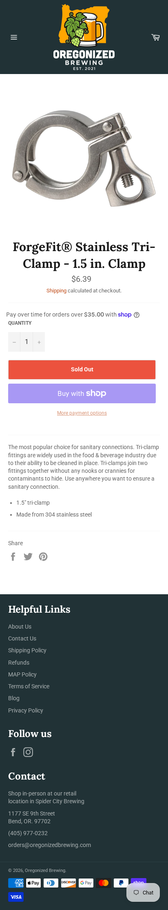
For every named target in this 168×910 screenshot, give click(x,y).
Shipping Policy (27, 650)
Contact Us (22, 638)
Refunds (18, 662)
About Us (19, 626)
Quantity (19, 323)
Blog (14, 698)
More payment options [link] (82, 413)
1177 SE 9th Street (31, 813)
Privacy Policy (25, 710)
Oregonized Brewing (45, 870)
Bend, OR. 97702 (29, 821)
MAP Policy (22, 674)
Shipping (56, 291)
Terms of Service (28, 686)
